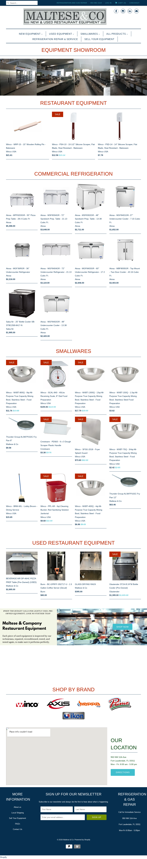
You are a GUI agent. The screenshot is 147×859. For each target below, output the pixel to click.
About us (17, 807)
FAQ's (17, 824)
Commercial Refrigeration (73, 174)
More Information (73, 645)
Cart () (122, 3)
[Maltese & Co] (73, 17)
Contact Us (17, 829)
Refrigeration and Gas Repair (72, 3)
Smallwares (73, 351)
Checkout (134, 3)
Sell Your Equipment (17, 818)
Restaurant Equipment (73, 103)
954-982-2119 (96, 3)
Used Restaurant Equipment (73, 543)
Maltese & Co (68, 840)
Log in (108, 3)
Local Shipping (17, 813)
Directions (123, 772)
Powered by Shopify (82, 840)
